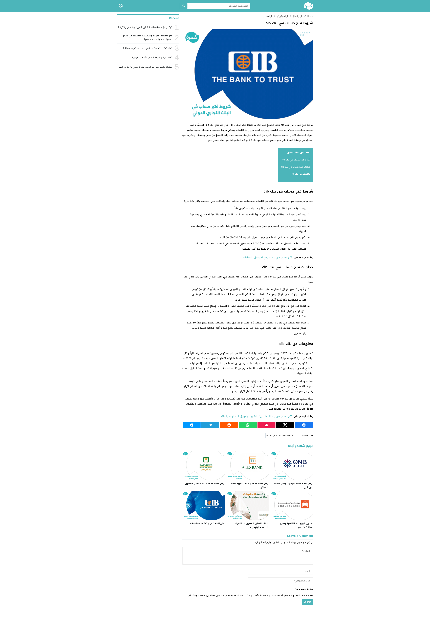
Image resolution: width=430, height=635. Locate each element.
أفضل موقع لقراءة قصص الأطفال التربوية (152, 57)
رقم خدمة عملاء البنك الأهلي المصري (204, 483)
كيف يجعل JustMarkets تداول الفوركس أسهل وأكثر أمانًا (144, 27)
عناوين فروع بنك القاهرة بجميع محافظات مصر (296, 525)
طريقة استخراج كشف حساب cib (207, 523)
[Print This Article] (191, 425)
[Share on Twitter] (285, 425)
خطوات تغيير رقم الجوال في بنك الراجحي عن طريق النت (145, 67)
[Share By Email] (266, 425)
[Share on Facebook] (304, 425)
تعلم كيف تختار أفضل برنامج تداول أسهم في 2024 (147, 48)
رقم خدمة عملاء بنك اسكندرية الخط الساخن (249, 485)
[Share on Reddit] (229, 425)
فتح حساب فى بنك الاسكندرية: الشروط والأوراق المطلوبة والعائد (256, 416)
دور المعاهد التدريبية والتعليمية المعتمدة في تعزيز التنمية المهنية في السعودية (147, 38)
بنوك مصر (268, 16)
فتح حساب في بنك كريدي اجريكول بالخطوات (267, 257)
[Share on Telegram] (210, 425)
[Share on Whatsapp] (248, 425)
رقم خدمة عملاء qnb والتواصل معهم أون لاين (293, 485)
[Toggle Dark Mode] (121, 6)
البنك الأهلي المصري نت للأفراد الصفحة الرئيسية (251, 525)
